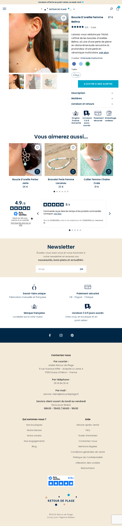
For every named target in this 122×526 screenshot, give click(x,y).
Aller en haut (117, 238)
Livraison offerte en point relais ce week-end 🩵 (61, 2)
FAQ (88, 430)
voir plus (57, 214)
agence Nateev (67, 517)
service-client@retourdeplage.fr (61, 394)
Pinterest (72, 335)
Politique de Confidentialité (88, 457)
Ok (81, 269)
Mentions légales (88, 446)
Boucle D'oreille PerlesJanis (25, 181)
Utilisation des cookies (88, 462)
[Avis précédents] (38, 213)
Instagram (61, 335)
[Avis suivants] (110, 213)
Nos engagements (34, 441)
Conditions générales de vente (88, 451)
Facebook (50, 335)
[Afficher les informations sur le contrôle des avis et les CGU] (32, 218)
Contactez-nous (88, 441)
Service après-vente (87, 424)
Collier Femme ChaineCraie (97, 181)
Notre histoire (34, 430)
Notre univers (34, 435)
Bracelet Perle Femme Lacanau (61, 181)
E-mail (76, 82)
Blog (34, 446)
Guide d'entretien (87, 435)
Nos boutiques (34, 424)
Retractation (88, 468)
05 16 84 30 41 (61, 383)
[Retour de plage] (57, 8)
